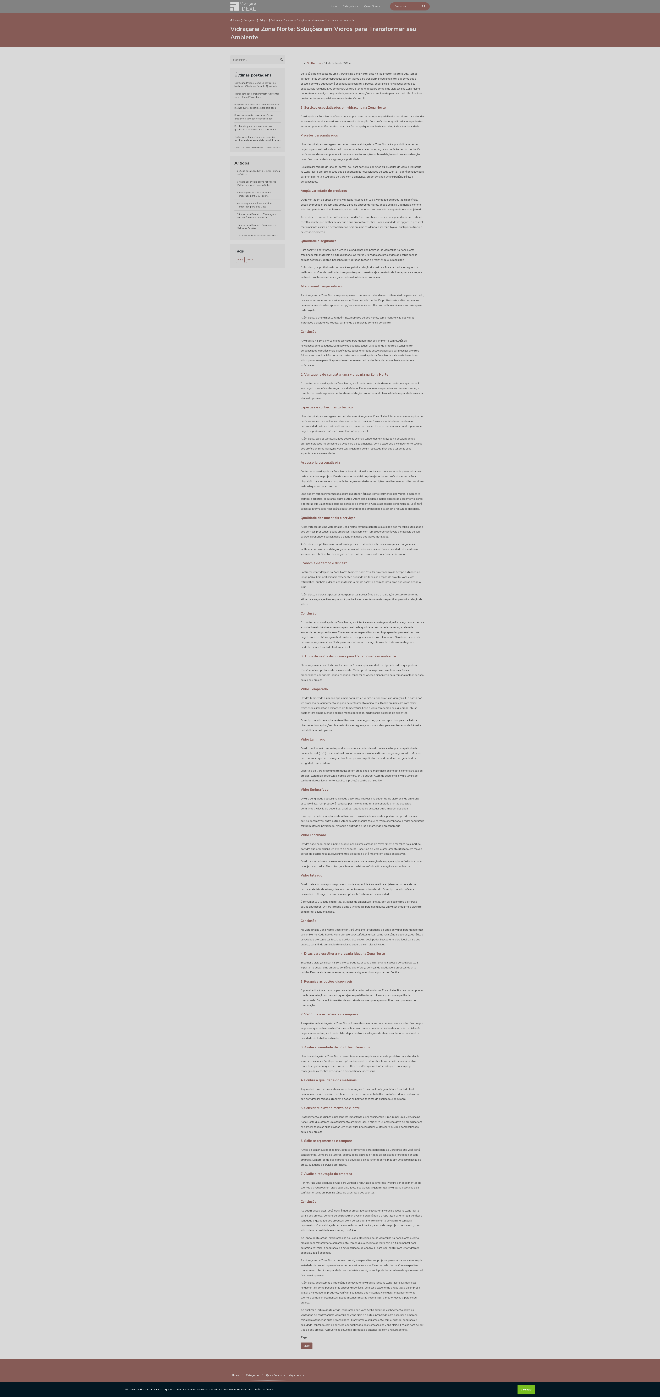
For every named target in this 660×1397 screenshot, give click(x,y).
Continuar (526, 1389)
